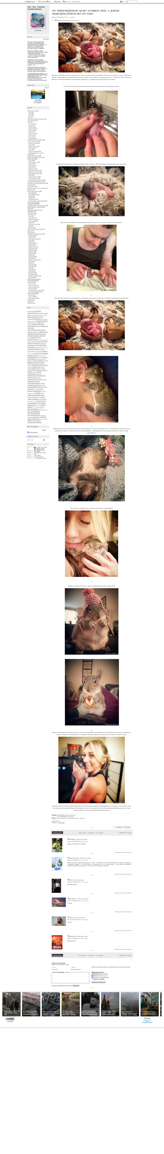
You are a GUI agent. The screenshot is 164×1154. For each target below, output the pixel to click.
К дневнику (91, 832)
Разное (30, 231)
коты (36, 353)
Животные (31, 218)
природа (31, 381)
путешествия (33, 383)
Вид (123, 2)
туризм (34, 399)
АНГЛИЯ (30, 242)
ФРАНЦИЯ (31, 272)
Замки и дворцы (32, 146)
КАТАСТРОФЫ (31, 186)
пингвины (34, 372)
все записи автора (74, 20)
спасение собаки (33, 397)
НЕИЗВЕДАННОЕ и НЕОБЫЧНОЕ (37, 205)
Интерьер (31, 148)
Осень (30, 114)
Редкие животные (33, 178)
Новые (129, 832)
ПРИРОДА (30, 213)
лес (44, 360)
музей (46, 365)
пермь (30, 372)
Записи (29, 6)
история (37, 345)
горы (29, 322)
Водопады (31, 214)
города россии (42, 321)
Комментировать (57, 832)
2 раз (59, 821)
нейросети (30, 367)
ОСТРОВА (31, 264)
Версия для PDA (147, 1019)
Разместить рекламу (147, 1022)
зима (44, 334)
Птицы (30, 175)
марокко (35, 362)
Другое (30, 145)
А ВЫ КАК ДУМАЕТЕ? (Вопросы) (36, 119)
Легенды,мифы (32, 285)
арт (40, 311)
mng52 (71, 917)
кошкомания (32, 357)
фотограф (41, 407)
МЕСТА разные (32, 219)
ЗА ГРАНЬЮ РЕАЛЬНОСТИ (35, 181)
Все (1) (47, 87)
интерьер (36, 343)
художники (42, 417)
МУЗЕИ (30, 196)
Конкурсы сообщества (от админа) (37, 188)
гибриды (34, 321)
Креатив (30, 132)
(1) (41, 53)
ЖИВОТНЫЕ (31, 159)
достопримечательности (37, 330)
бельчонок (63, 818)
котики (44, 351)
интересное (33, 340)
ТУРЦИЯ (30, 271)
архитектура (33, 313)
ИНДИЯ (30, 255)
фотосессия (43, 415)
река (29, 387)
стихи (39, 397)
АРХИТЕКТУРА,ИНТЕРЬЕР (35, 140)
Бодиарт (30, 125)
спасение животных (36, 395)
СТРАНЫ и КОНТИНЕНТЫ (35, 234)
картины (37, 349)
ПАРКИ (30, 197)
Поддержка (120, 1)
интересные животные (33, 341)
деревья (35, 322)
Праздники (31, 288)
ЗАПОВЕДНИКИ (32, 194)
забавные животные (35, 334)
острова (42, 369)
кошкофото (39, 357)
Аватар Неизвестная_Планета (37, 20)
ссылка (85, 841)
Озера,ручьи (31, 221)
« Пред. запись (82, 832)
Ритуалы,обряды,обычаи (35, 290)
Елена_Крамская (74, 858)
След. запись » (99, 832)
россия (31, 389)
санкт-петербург (34, 391)
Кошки (30, 160)
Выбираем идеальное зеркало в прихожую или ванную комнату (37, 68)
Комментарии (41, 6)
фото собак (35, 407)
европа (30, 332)
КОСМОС (30, 189)
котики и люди (31, 353)
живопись (36, 332)
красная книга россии (41, 359)
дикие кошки (32, 326)
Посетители (40, 456)
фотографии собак (43, 409)
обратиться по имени (81, 839)
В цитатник (128, 852)
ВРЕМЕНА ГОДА (32, 111)
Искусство (31, 130)
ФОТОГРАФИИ (31, 293)
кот (35, 351)
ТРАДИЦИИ (31, 282)
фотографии (33, 410)
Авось (66, 1)
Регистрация (43, 1)
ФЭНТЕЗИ (30, 300)
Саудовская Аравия (33, 239)
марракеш (41, 362)
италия (46, 347)
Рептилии (31, 167)
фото (39, 401)
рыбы (41, 389)
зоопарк (30, 336)
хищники (30, 417)
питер (39, 372)
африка (40, 313)
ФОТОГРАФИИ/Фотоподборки (65, 816)
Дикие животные (32, 162)
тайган (30, 399)
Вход (49, 1)
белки (34, 315)
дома (38, 326)
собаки (37, 393)
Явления (30, 227)
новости (35, 367)
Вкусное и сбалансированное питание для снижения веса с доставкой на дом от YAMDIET (36, 43)
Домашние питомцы (33, 172)
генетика (30, 321)
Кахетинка (72, 839)
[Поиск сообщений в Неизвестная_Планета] (44, 430)
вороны (42, 319)
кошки (45, 353)
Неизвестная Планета (28, 9)
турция (40, 399)
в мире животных (37, 316)
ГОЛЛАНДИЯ (31, 250)
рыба (37, 389)
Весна (30, 115)
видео (37, 319)
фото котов (38, 405)
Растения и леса (32, 224)
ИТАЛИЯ (30, 258)
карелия (30, 349)
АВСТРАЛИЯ (31, 235)
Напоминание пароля (76, 969)
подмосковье (32, 374)
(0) (46, 44)
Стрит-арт (31, 135)
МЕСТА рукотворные (33, 191)
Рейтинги (58, 1)
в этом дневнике (33, 432)
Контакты (147, 1021)
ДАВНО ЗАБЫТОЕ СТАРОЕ (35, 157)
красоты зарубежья (33, 360)
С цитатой (122, 852)
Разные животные (33, 176)
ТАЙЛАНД (31, 269)
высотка (46, 319)
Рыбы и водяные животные (35, 180)
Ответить (117, 852)
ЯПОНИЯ (31, 277)
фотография (30, 411)
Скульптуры (31, 133)
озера (29, 369)
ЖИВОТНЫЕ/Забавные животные (66, 815)
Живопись (31, 127)
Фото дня (38, 100)
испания (31, 345)
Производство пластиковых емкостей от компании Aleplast (36, 60)
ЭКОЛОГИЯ (31, 303)
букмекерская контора (40, 315)
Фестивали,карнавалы (34, 292)
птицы (37, 381)
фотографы (37, 411)
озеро (33, 369)
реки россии (38, 387)
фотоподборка (34, 413)
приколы (44, 379)
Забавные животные (33, 173)
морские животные (36, 363)
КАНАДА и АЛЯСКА (33, 260)
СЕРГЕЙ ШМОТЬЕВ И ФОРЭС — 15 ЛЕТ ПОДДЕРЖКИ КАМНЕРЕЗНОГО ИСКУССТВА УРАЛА (37, 75)
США (29, 268)
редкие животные (33, 385)
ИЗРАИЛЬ (31, 253)
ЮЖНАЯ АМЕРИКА (33, 276)
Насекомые (31, 165)
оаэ (39, 367)
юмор (30, 421)
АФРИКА (30, 245)
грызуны (82, 818)
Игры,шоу (31, 283)
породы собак (36, 377)
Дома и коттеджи (32, 143)
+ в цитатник (71, 17)
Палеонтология (32, 120)
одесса (43, 367)
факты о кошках (33, 401)
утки (28, 401)
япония (34, 420)
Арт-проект (31, 124)
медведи (30, 363)
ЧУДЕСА (30, 301)
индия (38, 337)
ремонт (45, 387)
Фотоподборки (32, 298)
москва (34, 365)
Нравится (119, 827)
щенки (40, 419)
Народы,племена (33, 287)
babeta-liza (72, 936)
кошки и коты (33, 356)
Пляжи (30, 222)
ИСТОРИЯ (30, 185)
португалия (32, 379)
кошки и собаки (42, 355)
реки (32, 387)
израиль (33, 337)
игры (29, 337)
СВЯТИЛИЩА (32, 199)
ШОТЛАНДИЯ (32, 274)
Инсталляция (32, 128)
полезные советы (34, 375)
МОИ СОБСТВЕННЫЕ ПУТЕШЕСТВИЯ (33, 203)
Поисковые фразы (42, 458)
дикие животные (38, 324)
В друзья (39, 30)
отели (29, 370)
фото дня (38, 403)
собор (42, 393)
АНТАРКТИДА (32, 243)
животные (43, 332)
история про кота (39, 347)
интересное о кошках (43, 339)
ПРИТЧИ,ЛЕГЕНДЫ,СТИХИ (35, 229)
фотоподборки (34, 415)
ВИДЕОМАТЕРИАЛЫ (33, 156)
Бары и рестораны (33, 141)
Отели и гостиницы (33, 151)
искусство (43, 343)
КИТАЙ (30, 261)
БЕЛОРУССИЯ (32, 247)
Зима (29, 112)
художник (35, 417)
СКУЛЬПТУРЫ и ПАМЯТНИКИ (36, 201)
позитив (38, 374)
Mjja (70, 880)
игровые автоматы (39, 336)
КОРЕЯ (30, 263)
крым (41, 360)
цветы (30, 419)
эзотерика (45, 419)
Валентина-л (72, 898)
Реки (29, 226)
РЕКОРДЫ (30, 232)
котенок (39, 351)
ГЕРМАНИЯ (31, 248)
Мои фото (31, 295)
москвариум (40, 365)
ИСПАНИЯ (31, 256)
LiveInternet (30, 2)
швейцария (35, 419)
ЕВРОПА (30, 251)
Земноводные (32, 168)
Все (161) (46, 39)
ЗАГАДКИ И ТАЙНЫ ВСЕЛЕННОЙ (37, 183)
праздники (39, 379)
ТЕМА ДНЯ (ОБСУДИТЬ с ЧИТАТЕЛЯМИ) (34, 280)
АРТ (29, 122)
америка (36, 311)
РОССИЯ (30, 266)
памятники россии (42, 370)
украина (44, 399)
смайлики (67, 972)
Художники (31, 138)
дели (31, 322)
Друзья (34, 6)
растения (41, 383)
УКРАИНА (31, 237)
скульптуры (44, 391)
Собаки (30, 164)
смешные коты (31, 393)
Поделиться (127, 827)
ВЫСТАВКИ (31, 193)
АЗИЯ (30, 240)
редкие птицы (42, 385)
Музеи (30, 149)
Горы (29, 216)
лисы (46, 360)
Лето (29, 117)
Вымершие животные (34, 170)
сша (43, 397)
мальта (30, 362)
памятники (34, 370)
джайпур (39, 322)
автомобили (30, 311)
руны (35, 389)
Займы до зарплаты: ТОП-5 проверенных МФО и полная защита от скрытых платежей (38, 52)
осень (38, 369)
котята (40, 353)
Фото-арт (30, 136)
